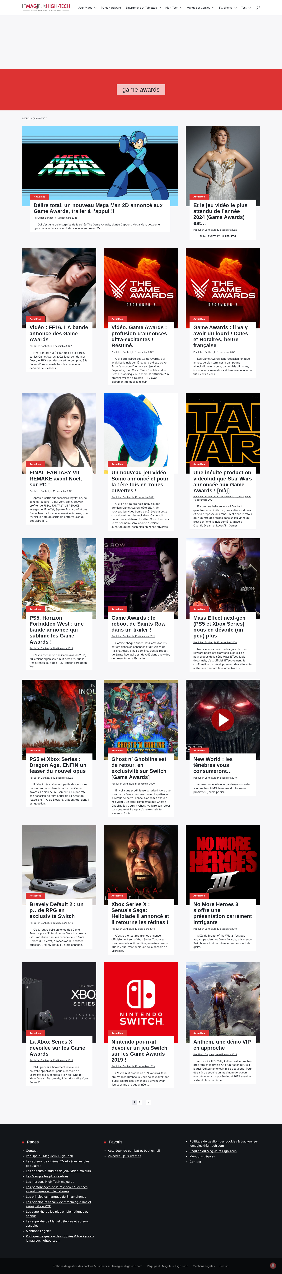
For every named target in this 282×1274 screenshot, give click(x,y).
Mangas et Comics (198, 7)
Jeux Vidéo (85, 7)
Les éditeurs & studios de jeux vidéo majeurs (58, 1171)
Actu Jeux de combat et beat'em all (134, 1150)
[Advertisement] (115, 27)
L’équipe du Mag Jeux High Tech (49, 1156)
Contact (32, 1150)
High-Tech (171, 7)
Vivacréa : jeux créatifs (124, 1156)
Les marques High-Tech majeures (50, 1182)
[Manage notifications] (273, 1265)
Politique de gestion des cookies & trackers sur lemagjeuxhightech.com (97, 1266)
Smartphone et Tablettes (141, 7)
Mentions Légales (38, 1231)
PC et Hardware (111, 7)
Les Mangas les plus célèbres (47, 1176)
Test (244, 7)
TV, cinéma (226, 7)
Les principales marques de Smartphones (56, 1196)
